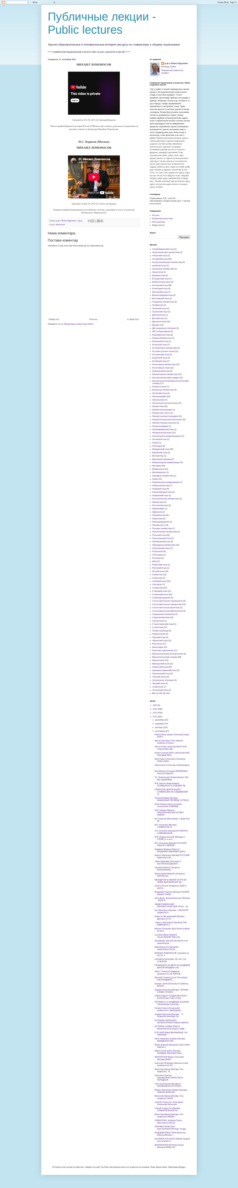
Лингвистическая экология (164, 423)
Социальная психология (163, 614)
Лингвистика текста (161, 413)
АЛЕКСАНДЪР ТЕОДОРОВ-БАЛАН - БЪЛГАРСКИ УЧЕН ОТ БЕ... (171, 997)
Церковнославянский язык (164, 670)
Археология (157, 272)
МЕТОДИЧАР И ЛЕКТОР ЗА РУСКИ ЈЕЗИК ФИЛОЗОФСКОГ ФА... (171, 881)
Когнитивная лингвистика (164, 364)
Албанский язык (159, 255)
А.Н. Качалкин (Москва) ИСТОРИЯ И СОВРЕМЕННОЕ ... (171, 832)
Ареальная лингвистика (163, 269)
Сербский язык (159, 581)
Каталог (155, 215)
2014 (155, 709)
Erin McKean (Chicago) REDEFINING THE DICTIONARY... (171, 772)
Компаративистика (161, 371)
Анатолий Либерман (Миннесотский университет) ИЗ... (171, 1064)
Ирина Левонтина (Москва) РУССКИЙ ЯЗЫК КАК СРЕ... (172, 856)
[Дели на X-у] (95, 220)
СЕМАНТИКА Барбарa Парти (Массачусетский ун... (168, 1121)
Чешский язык (158, 677)
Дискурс (155, 325)
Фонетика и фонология (162, 650)
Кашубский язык (159, 358)
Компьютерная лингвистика (165, 374)
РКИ (154, 561)
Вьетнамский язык (160, 298)
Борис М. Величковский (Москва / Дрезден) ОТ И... (170, 917)
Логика (155, 443)
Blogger (181, 1167)
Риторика (156, 558)
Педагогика (157, 518)
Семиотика (157, 578)
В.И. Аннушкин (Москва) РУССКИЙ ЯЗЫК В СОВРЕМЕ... (171, 844)
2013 (155, 713)
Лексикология (158, 400)
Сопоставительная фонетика (165, 607)
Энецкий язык (158, 683)
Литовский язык (159, 439)
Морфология (158, 469)
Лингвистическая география (165, 416)
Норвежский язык (160, 495)
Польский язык (159, 535)
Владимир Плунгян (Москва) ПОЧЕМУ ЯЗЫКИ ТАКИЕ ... (172, 893)
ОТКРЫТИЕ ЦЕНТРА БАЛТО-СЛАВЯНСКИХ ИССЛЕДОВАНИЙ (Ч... (171, 791)
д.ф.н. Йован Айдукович (176, 63)
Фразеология (158, 660)
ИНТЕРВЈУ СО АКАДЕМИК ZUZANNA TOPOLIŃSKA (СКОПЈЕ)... (172, 1003)
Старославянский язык (162, 624)
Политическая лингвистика (164, 532)
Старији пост (133, 319)
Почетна (93, 319)
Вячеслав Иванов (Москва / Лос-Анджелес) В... (169, 1070)
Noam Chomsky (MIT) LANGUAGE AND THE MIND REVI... (172, 754)
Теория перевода (160, 631)
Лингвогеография (160, 426)
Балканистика (158, 275)
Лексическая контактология (164, 403)
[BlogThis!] (92, 220)
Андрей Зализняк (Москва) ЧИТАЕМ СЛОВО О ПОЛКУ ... (171, 991)
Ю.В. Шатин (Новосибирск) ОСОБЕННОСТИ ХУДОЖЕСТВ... (171, 784)
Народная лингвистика (162, 476)
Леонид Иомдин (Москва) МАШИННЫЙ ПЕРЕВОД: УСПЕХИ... (172, 799)
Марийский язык (159, 452)
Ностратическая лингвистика (165, 499)
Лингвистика (158, 406)
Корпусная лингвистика (163, 390)
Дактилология (158, 315)
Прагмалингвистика (161, 541)
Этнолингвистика (160, 690)
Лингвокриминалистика (163, 429)
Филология (60, 225)
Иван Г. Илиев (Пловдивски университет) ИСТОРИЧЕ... (168, 972)
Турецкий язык (158, 637)
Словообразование (161, 598)
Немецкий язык (159, 489)
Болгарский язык (160, 285)
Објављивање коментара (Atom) (78, 324)
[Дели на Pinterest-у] (101, 220)
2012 (155, 716)
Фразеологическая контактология (167, 654)
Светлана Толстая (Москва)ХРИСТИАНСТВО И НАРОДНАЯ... (169, 1077)
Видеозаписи (158, 225)
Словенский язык (160, 594)
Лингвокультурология (162, 433)
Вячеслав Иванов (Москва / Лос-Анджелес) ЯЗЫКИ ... (169, 1115)
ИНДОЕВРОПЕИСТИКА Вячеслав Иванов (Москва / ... (170, 1134)
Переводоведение (160, 522)
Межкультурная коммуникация (166, 462)
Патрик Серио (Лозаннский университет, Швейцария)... (168, 1009)
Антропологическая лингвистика (167, 262)
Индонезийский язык (161, 338)
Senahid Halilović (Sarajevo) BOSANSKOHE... (168, 868)
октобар (159, 727)
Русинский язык (159, 568)
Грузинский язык (159, 312)
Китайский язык (159, 361)
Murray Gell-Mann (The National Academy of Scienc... (169, 742)
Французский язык (160, 664)
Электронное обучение (163, 680)
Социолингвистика (160, 617)
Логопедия (157, 446)
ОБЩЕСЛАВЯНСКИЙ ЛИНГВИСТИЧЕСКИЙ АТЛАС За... (172, 905)
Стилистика (157, 627)
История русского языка (163, 351)
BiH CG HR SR (158, 693)
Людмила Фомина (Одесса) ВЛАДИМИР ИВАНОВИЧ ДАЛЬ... (171, 850)
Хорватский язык (160, 667)
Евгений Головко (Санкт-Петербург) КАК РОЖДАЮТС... (171, 978)
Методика (156, 466)
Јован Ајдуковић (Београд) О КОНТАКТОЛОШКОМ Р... (168, 862)
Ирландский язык (160, 341)
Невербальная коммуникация (165, 482)
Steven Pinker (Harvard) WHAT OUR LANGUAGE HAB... (171, 748)
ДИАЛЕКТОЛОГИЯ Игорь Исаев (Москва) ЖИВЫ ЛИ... (169, 1146)
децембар (160, 720)
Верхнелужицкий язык (162, 295)
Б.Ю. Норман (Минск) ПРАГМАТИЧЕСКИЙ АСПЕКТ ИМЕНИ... (169, 812)
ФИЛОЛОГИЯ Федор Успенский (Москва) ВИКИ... (169, 1058)
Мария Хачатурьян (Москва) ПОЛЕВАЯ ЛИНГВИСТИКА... (169, 1052)
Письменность (158, 525)
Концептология (159, 386)
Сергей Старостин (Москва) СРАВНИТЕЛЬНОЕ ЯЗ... (167, 1109)
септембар (160, 731)
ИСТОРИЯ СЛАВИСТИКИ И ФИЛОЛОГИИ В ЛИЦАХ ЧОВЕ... (170, 1027)
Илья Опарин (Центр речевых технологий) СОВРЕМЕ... (168, 805)
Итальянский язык (160, 354)
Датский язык (158, 318)
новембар (159, 724)
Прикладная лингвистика (163, 545)
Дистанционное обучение (164, 328)
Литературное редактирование (166, 436)
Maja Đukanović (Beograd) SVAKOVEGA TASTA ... (166, 948)
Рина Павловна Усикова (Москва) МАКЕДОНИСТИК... (171, 1040)
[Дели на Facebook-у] (98, 220)
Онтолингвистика (160, 505)
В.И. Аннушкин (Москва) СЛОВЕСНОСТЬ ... (165, 826)
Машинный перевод (161, 459)
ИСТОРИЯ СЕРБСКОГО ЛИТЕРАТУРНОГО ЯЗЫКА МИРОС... (172, 1021)
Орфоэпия (157, 512)
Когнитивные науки (161, 368)
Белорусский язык (160, 279)
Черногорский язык (161, 673)
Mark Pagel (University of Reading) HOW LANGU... (170, 760)
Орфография (158, 508)
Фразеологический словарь (164, 657)
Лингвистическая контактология (166, 419)
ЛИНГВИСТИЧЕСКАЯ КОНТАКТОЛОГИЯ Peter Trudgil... (171, 1127)
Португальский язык (161, 538)
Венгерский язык (160, 292)
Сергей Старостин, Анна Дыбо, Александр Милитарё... (169, 1103)
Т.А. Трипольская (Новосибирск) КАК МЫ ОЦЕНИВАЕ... (171, 778)
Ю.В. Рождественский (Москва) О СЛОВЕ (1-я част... (170, 838)
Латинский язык (159, 393)
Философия (157, 647)
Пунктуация (157, 555)
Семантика (157, 574)
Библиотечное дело (161, 282)
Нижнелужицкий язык (162, 492)
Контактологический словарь (165, 378)
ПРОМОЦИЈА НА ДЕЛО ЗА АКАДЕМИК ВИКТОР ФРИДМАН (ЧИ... (172, 966)
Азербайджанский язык (163, 249)
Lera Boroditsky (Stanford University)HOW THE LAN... (168, 936)
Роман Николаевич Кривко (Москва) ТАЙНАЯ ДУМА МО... (171, 1091)
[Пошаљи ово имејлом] (89, 220)
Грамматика (157, 305)
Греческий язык (159, 308)
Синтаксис (157, 584)
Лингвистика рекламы (162, 410)
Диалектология (159, 321)
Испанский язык (159, 345)
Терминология (158, 634)
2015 (155, 705)
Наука (155, 479)
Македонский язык (160, 449)
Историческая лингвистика (164, 348)
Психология (157, 551)
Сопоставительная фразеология (167, 611)
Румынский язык (159, 565)
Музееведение (159, 472)
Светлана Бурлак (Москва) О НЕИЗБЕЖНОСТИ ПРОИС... (169, 1085)
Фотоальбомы (158, 222)
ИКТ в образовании (161, 331)
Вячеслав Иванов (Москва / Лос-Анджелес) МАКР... (169, 1097)
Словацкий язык (159, 591)
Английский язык (160, 259)
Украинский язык (160, 640)
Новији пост (54, 319)
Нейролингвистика (160, 485)
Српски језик (158, 621)
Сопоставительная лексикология (167, 601)
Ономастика (157, 502)
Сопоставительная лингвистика (166, 604)
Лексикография (159, 396)
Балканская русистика (162, 218)
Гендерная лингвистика (163, 302)
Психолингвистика (160, 548)
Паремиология (159, 515)
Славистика (157, 588)
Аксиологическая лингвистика (165, 252)
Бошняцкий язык (160, 288)
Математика (158, 456)
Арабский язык (159, 265)
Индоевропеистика (161, 335)
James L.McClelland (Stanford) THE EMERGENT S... (171, 923)
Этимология (157, 687)
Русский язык (158, 571)
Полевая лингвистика (162, 528)
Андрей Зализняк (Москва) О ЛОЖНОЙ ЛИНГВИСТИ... (169, 1015)
